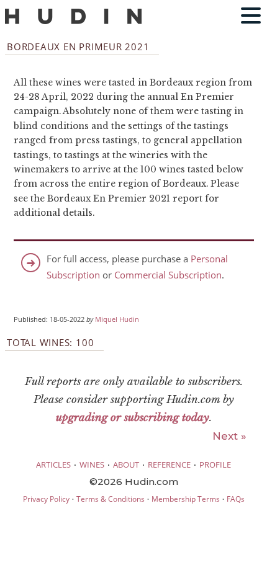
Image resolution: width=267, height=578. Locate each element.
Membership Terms (186, 499)
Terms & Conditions (110, 499)
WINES (91, 464)
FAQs (236, 499)
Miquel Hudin (117, 319)
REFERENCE (169, 464)
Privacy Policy (46, 499)
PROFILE (215, 464)
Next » (229, 436)
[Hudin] (73, 21)
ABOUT (126, 464)
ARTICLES (53, 464)
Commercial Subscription (168, 275)
